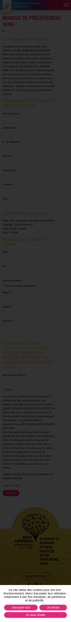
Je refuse (53, 607)
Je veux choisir (35, 615)
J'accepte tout (21, 607)
